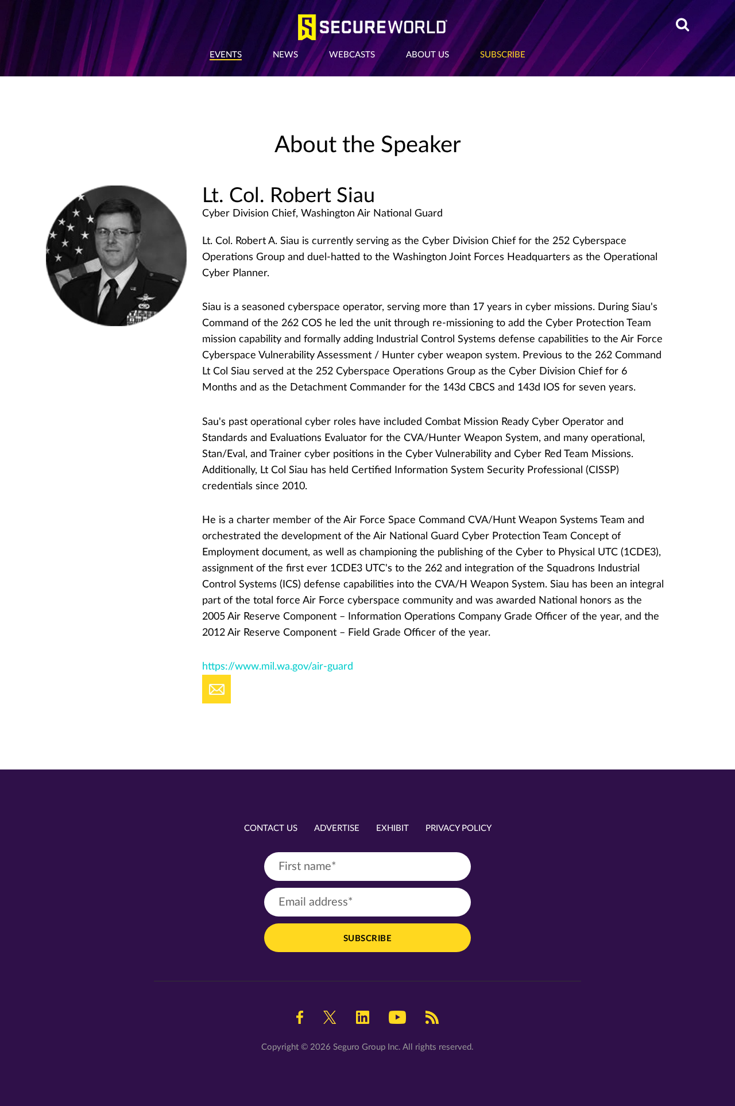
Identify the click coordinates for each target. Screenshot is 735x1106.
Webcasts (352, 55)
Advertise (336, 828)
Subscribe (502, 55)
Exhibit (392, 828)
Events (226, 55)
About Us (427, 55)
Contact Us (270, 828)
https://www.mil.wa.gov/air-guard (277, 667)
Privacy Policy (458, 828)
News (285, 55)
